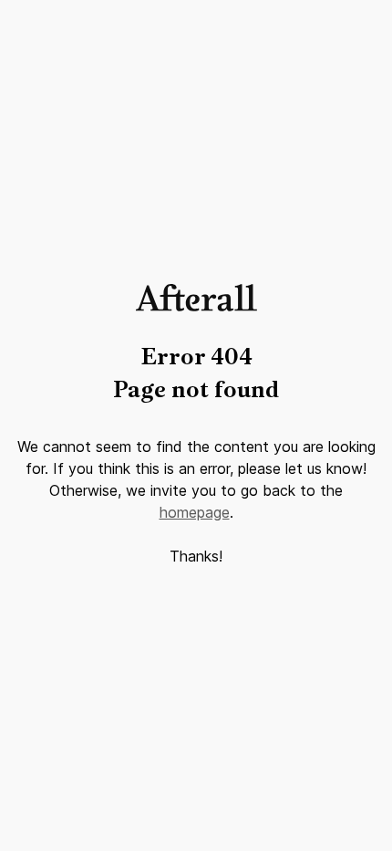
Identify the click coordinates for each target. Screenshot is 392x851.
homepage (195, 512)
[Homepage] (196, 306)
